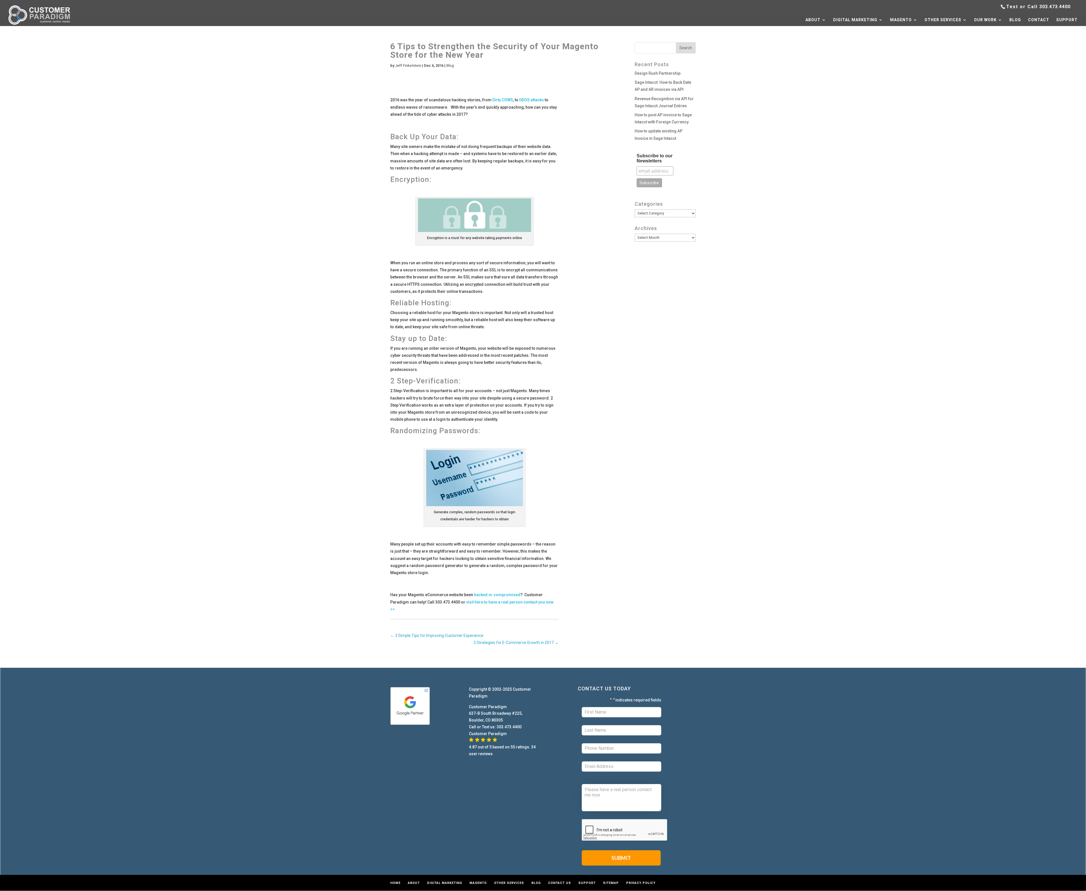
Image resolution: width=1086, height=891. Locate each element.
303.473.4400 (1054, 6)
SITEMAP (611, 883)
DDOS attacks (531, 100)
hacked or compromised (497, 594)
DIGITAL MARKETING (855, 20)
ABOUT (812, 20)
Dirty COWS (502, 100)
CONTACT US (559, 883)
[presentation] (625, 830)
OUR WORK (985, 20)
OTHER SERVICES (943, 20)
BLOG (1015, 20)
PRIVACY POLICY (641, 883)
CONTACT (1038, 20)
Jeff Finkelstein (408, 65)
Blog (450, 65)
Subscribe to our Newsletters (655, 158)
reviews (485, 754)
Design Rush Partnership (657, 73)
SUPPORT (1067, 20)
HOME (395, 883)
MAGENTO (901, 20)
